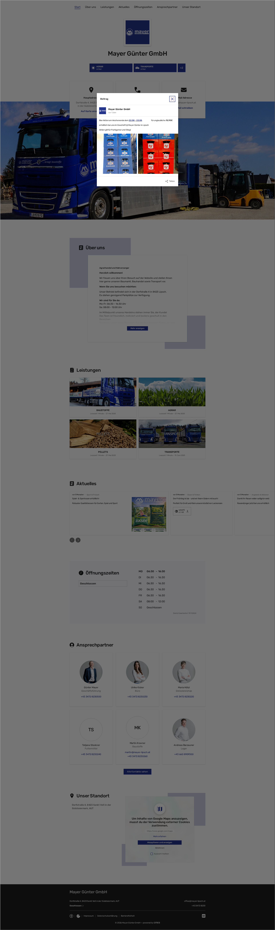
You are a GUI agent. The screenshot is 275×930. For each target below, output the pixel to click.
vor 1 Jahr (112, 113)
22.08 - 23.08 (135, 120)
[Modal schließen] (137, 465)
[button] (117, 154)
